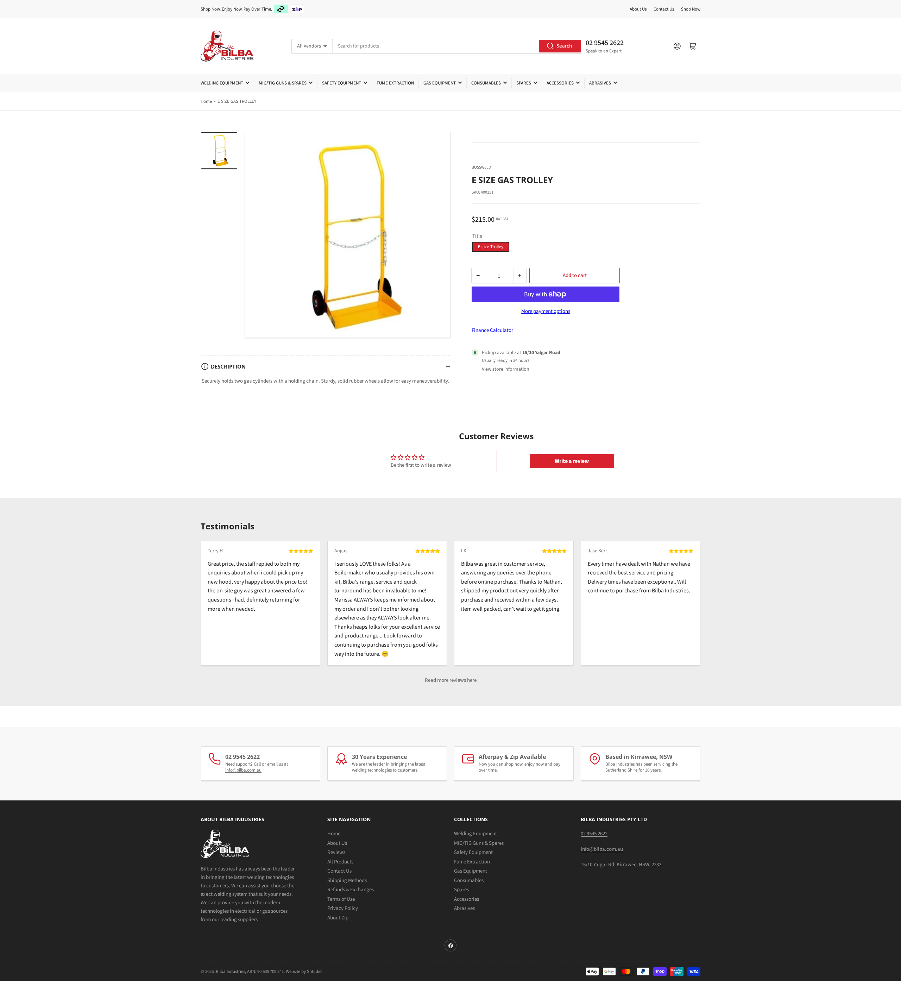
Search (564, 46)
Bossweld (481, 167)
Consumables (486, 83)
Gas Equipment (439, 83)
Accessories (560, 83)
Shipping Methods (347, 880)
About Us (638, 9)
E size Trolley (490, 247)
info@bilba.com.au (243, 770)
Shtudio (314, 971)
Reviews (336, 852)
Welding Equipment (222, 83)
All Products (340, 862)
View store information (505, 369)
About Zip (337, 918)
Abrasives (600, 83)
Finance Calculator (492, 330)
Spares (523, 83)
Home (206, 101)
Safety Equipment (341, 83)
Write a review (572, 461)
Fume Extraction (395, 83)
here (472, 680)
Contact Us (664, 9)
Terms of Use (341, 899)
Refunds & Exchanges (350, 889)
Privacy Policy (342, 908)
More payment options (545, 311)
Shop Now (690, 9)
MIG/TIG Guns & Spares (283, 83)
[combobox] (457, 46)
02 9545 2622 (605, 43)
